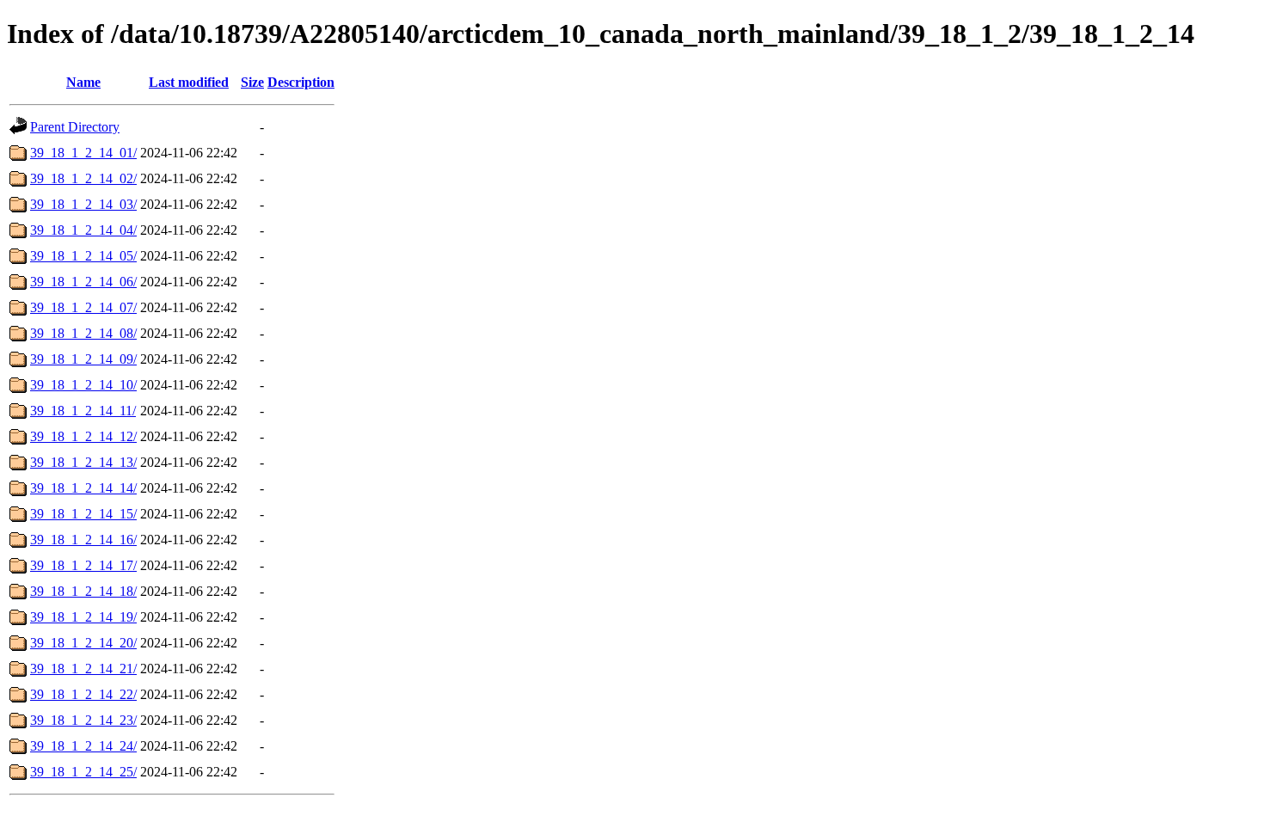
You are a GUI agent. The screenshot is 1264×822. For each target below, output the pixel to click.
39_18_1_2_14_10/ (83, 384)
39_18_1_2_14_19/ (83, 617)
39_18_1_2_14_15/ (83, 513)
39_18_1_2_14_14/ (83, 488)
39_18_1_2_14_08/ (83, 333)
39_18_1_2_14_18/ (83, 591)
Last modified (189, 82)
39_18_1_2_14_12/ (83, 436)
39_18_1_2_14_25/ (83, 771)
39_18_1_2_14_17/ (83, 565)
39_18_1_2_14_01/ (83, 152)
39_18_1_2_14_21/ (83, 668)
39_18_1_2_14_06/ (83, 281)
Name (83, 82)
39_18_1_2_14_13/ (83, 462)
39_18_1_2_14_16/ (83, 539)
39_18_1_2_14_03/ (83, 204)
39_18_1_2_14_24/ (83, 746)
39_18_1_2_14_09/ (83, 359)
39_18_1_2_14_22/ (83, 694)
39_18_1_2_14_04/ (83, 230)
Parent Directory (75, 127)
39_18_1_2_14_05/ (83, 255)
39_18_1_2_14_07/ (83, 307)
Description (300, 82)
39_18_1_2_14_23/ (83, 720)
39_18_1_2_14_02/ (83, 178)
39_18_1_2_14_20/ (83, 642)
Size (252, 82)
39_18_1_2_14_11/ (83, 410)
